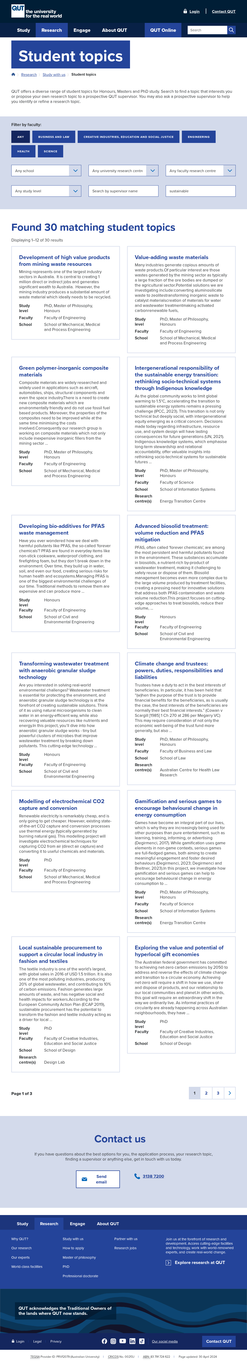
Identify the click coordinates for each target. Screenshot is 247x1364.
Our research (21, 1247)
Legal (37, 1341)
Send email (101, 1179)
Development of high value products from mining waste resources (64, 260)
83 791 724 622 (160, 1357)
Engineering (199, 137)
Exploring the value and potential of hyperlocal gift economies (179, 950)
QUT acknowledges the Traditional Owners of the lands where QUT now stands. (65, 1311)
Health (23, 151)
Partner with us (125, 1238)
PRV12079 (63, 1357)
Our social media (165, 1341)
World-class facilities (26, 1266)
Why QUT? (19, 1238)
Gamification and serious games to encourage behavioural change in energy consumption (178, 808)
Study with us (54, 74)
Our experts (20, 1257)
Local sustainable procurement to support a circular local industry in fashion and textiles (61, 954)
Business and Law (53, 137)
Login (195, 11)
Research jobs (125, 1247)
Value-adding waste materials (171, 257)
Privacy (56, 1341)
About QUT (108, 1224)
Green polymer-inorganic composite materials (64, 371)
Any (20, 137)
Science (50, 151)
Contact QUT (219, 1341)
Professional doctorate (80, 1275)
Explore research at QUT (200, 1262)
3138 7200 (153, 1176)
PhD (66, 1266)
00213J (129, 1357)
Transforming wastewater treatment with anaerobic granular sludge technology (64, 670)
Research (29, 74)
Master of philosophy (79, 1257)
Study (22, 1224)
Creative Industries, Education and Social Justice (129, 137)
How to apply (73, 1247)
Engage (77, 1224)
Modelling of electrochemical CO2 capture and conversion (61, 804)
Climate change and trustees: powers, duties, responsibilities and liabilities (179, 670)
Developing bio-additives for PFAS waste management (62, 529)
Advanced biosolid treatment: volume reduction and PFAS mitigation (171, 532)
